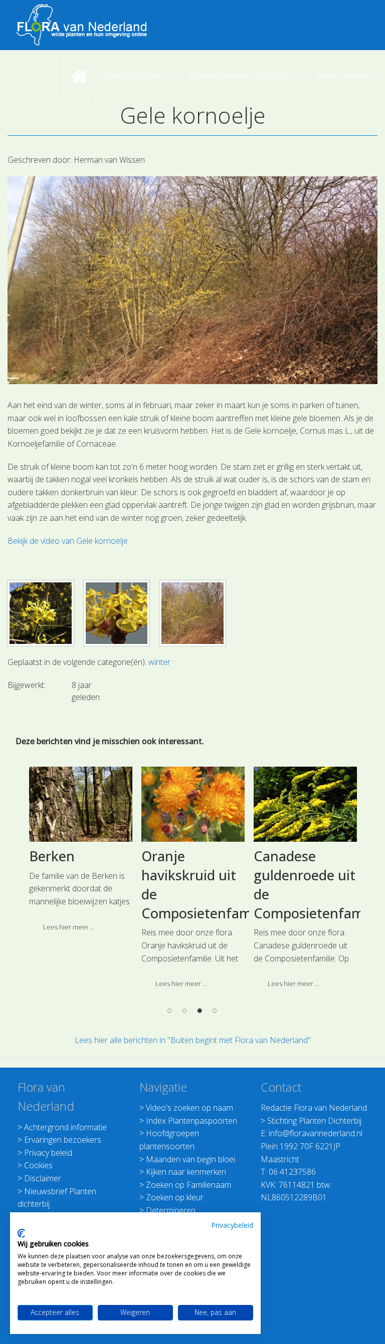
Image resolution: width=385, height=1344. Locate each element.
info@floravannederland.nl (315, 1133)
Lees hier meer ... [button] (69, 926)
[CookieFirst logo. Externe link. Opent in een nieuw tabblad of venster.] (21, 1233)
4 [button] (215, 1010)
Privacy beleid (48, 1152)
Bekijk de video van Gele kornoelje (68, 540)
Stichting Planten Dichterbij (314, 1120)
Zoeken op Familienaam (188, 1184)
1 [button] (170, 1010)
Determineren (171, 1210)
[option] (81, 852)
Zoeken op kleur (175, 1197)
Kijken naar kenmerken (186, 1171)
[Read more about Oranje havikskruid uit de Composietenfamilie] (193, 804)
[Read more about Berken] (80, 804)
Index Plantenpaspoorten (191, 1120)
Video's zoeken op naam (189, 1107)
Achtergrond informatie (65, 1127)
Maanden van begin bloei (190, 1159)
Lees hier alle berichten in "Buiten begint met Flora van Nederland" (193, 1040)
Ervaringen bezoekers (62, 1139)
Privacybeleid (232, 1225)
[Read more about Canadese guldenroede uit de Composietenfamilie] (305, 804)
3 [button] (200, 1010)
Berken (52, 856)
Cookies (38, 1165)
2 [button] (185, 1010)
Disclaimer (42, 1178)
